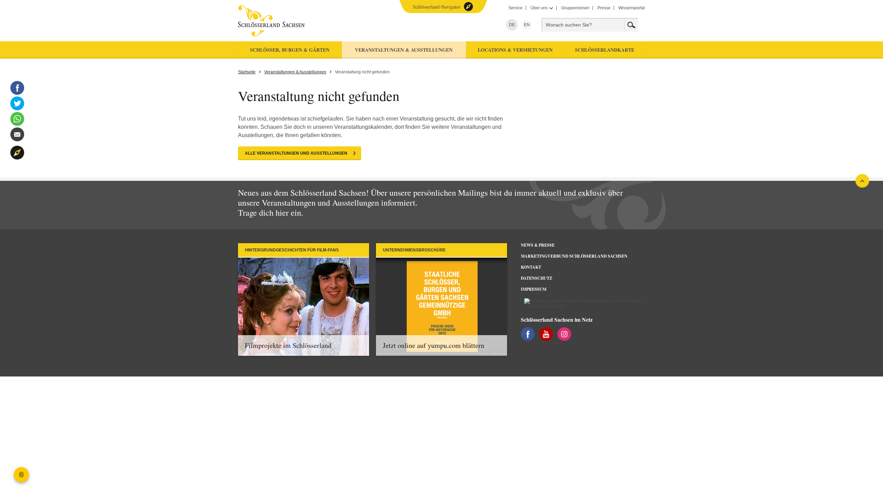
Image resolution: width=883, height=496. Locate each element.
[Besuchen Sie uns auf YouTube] (546, 334)
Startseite (247, 72)
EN (526, 24)
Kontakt (531, 267)
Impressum (533, 289)
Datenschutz (536, 278)
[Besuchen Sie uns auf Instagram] (564, 334)
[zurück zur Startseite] (301, 21)
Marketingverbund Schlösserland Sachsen (574, 256)
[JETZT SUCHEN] (631, 25)
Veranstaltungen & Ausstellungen (295, 72)
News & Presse (538, 245)
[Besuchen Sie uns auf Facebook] (528, 334)
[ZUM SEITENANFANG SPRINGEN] (862, 181)
